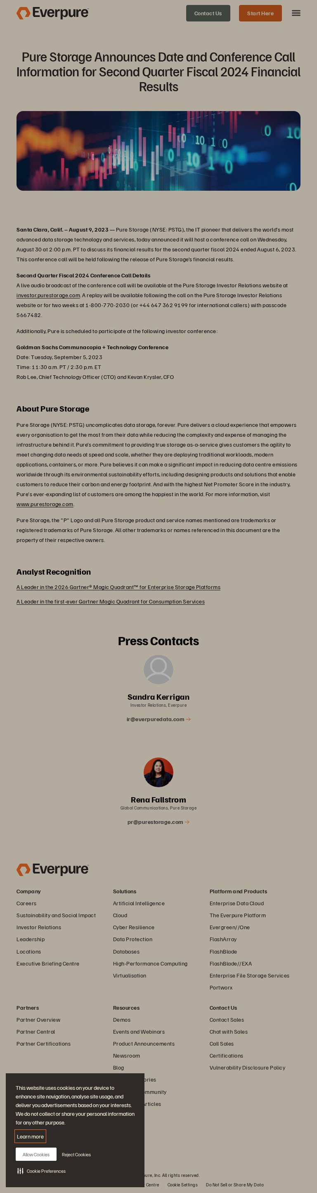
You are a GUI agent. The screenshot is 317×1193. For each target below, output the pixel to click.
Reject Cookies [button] (76, 1154)
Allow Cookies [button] (36, 1154)
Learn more (30, 1136)
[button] (41, 1170)
